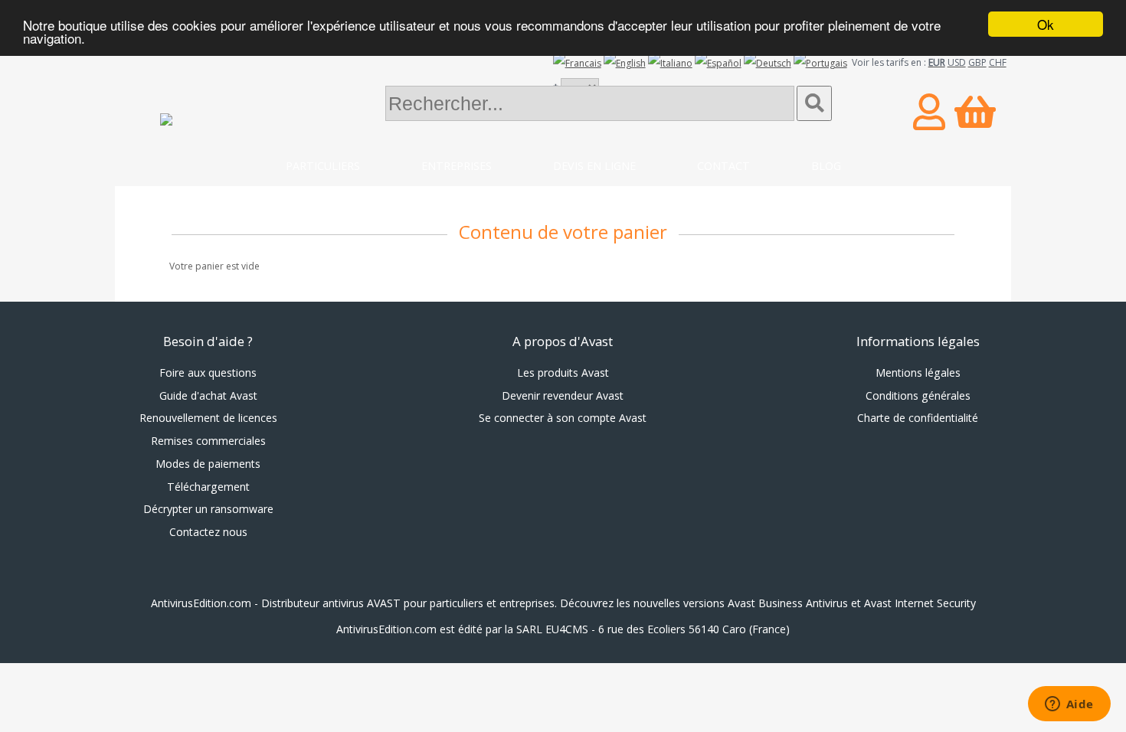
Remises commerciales (208, 440)
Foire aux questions (208, 372)
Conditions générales (918, 395)
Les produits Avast (563, 372)
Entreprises (456, 165)
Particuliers (323, 165)
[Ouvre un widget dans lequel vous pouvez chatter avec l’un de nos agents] (1069, 705)
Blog (826, 165)
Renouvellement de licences (208, 417)
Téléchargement (208, 486)
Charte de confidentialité (917, 417)
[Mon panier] (975, 111)
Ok (1045, 24)
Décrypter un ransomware (208, 509)
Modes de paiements (207, 463)
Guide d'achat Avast (208, 395)
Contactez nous (208, 531)
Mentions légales (918, 372)
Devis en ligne (594, 165)
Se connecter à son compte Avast (562, 417)
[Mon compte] (929, 111)
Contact (723, 165)
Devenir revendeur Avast (563, 395)
